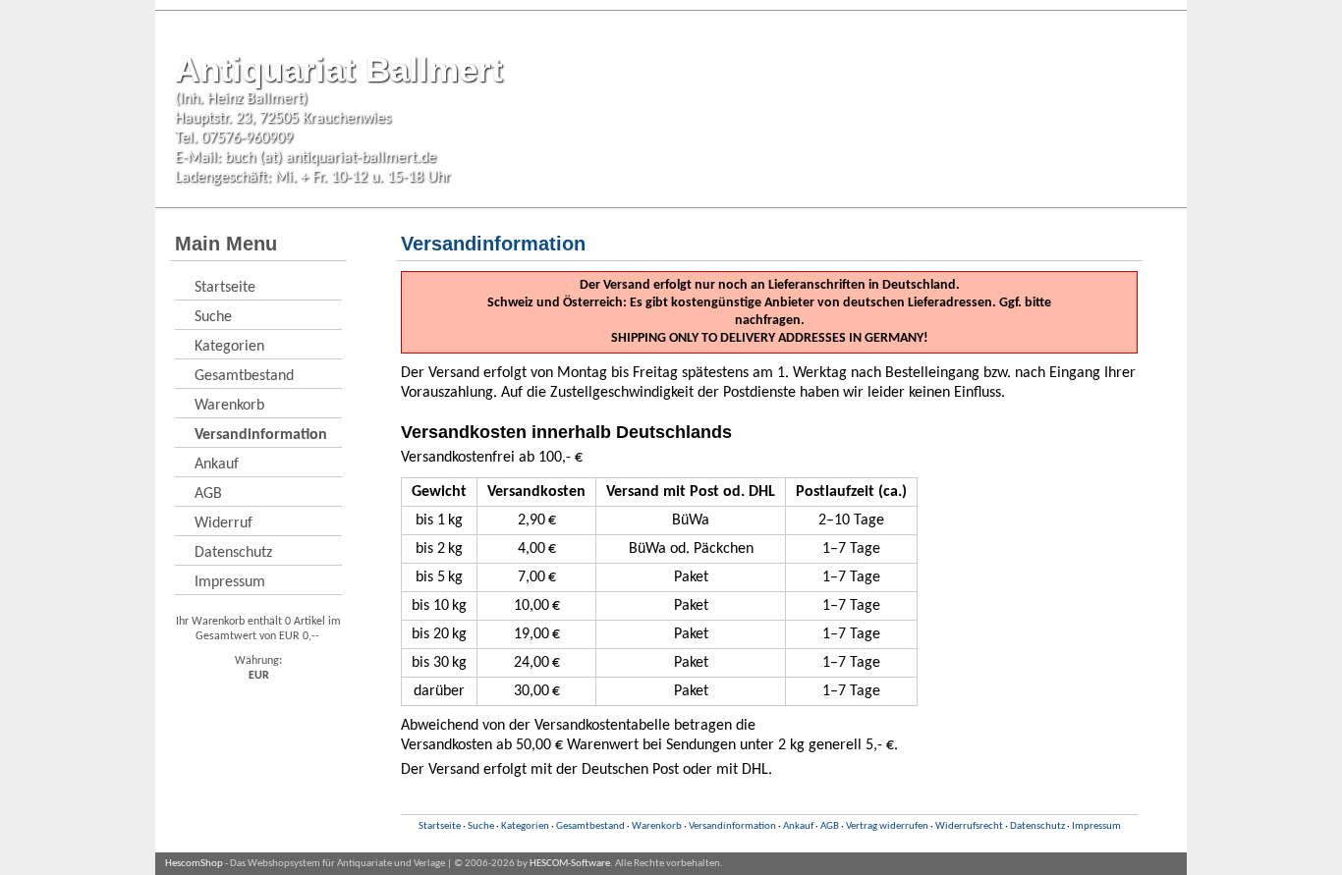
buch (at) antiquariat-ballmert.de (330, 158)
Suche (213, 317)
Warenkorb (229, 405)
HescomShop (194, 863)
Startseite (225, 288)
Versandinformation (732, 826)
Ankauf (217, 464)
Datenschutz (233, 553)
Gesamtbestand (244, 376)
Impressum (230, 582)
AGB (208, 494)
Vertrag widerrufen (887, 826)
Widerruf (223, 523)
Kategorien (229, 347)
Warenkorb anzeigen (1126, 245)
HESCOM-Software (570, 863)
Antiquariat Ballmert (339, 69)
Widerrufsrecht (969, 826)
